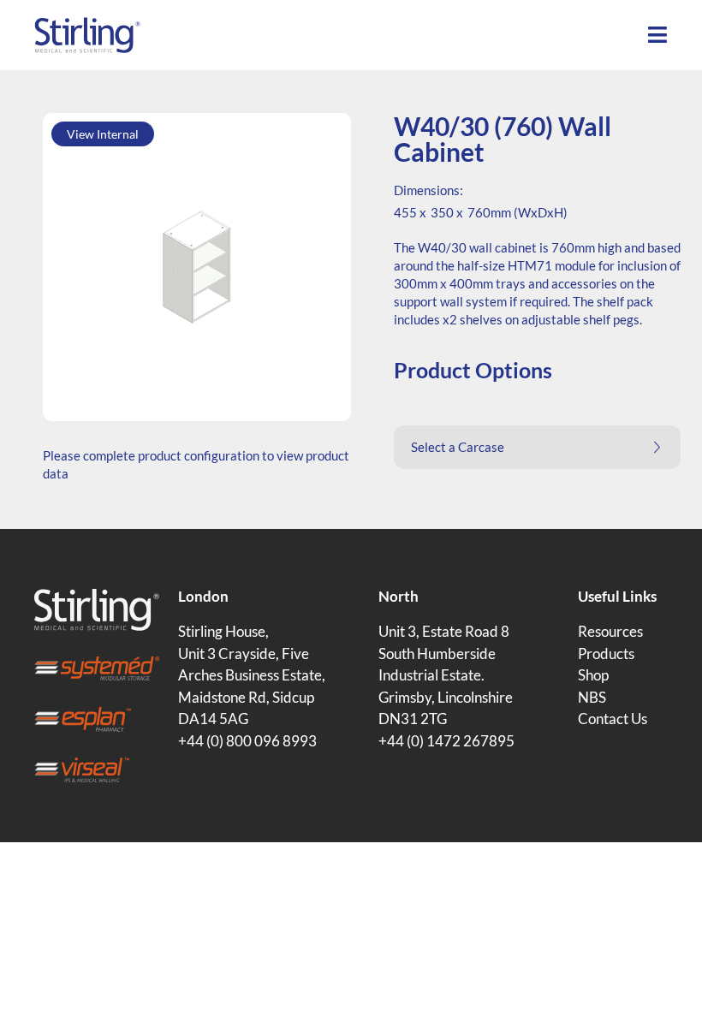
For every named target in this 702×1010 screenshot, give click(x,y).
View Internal (103, 134)
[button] (537, 447)
